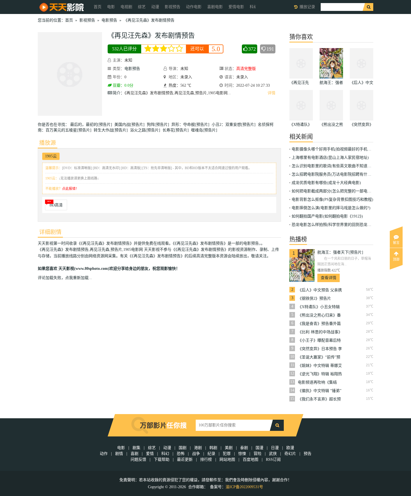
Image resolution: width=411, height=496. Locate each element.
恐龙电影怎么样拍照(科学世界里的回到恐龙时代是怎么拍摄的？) (348, 225)
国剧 (182, 448)
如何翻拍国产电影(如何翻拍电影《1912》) (327, 216)
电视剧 (126, 7)
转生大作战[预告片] (112, 130)
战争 (196, 454)
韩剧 (213, 448)
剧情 (119, 454)
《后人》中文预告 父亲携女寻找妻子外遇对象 (320, 290)
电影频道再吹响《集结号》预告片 (317, 382)
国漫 (259, 448)
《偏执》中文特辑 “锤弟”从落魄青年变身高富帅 (319, 391)
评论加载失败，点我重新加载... (65, 278)
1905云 (51, 156)
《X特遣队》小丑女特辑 (319, 307)
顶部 (396, 259)
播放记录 (307, 7)
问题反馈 (139, 459)
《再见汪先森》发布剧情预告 (149, 20)
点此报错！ (70, 189)
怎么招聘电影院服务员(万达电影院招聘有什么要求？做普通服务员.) (350, 174)
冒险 (257, 454)
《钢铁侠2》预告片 (314, 298)
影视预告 (172, 7)
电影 (111, 7)
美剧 (229, 448)
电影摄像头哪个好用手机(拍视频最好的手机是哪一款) (338, 149)
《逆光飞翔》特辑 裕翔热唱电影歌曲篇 (320, 374)
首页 (97, 7)
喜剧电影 (215, 7)
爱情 (150, 454)
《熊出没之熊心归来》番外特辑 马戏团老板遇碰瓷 (320, 315)
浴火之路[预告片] (146, 130)
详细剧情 (50, 232)
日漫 (275, 448)
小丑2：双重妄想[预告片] (235, 124)
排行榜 (206, 459)
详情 (271, 93)
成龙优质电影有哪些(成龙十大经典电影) (326, 183)
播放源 (47, 143)
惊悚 (242, 454)
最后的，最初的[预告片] (92, 124)
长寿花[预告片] (176, 130)
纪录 (211, 454)
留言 (396, 243)
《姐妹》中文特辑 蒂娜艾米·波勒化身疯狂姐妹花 (320, 365)
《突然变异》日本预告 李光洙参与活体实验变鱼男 (320, 349)
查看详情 (328, 278)
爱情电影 (236, 7)
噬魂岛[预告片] (205, 130)
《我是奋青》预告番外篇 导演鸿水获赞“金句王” (319, 324)
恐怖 (181, 454)
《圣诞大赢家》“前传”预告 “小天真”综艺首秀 (319, 357)
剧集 (136, 448)
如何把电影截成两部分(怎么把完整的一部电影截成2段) (339, 191)
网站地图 (227, 459)
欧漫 (290, 448)
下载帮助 (161, 459)
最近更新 (185, 459)
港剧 (198, 448)
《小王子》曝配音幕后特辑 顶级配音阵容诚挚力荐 (320, 340)
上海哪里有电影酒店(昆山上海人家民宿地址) (330, 157)
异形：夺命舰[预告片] (191, 124)
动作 (104, 454)
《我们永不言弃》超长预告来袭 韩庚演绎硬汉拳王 (320, 399)
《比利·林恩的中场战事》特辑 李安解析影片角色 (320, 332)
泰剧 (244, 448)
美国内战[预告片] (130, 124)
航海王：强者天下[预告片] (340, 252)
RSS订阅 (273, 459)
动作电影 (194, 7)
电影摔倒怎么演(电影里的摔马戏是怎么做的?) (331, 208)
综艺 (142, 7)
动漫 (155, 7)
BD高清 (56, 205)
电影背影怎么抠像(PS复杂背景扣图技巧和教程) (332, 199)
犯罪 (227, 454)
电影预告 (109, 20)
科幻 (165, 454)
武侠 (273, 454)
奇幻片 (290, 454)
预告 (307, 454)
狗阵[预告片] (159, 124)
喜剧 (134, 454)
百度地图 (250, 459)
